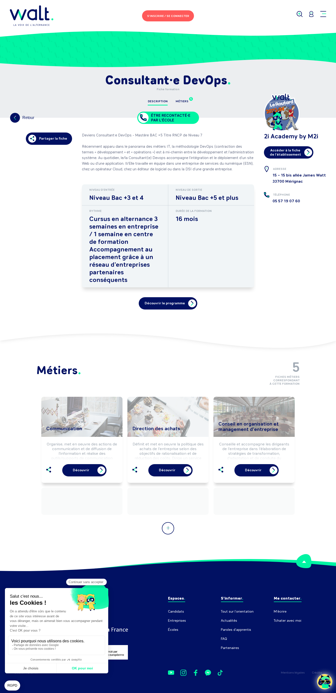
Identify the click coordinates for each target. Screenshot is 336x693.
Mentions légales (293, 672)
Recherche (282, 630)
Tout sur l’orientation (237, 611)
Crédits (317, 672)
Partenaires (230, 648)
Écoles (173, 630)
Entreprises (177, 621)
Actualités (229, 621)
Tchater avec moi (287, 621)
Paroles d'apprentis (236, 630)
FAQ (224, 639)
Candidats (176, 611)
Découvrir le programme (165, 303)
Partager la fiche (53, 138)
